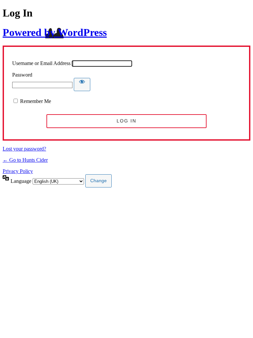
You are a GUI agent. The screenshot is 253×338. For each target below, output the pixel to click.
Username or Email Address (41, 63)
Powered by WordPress (55, 32)
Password (22, 75)
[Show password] (82, 84)
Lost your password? (24, 149)
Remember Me (35, 101)
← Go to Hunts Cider (25, 160)
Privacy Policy (18, 171)
